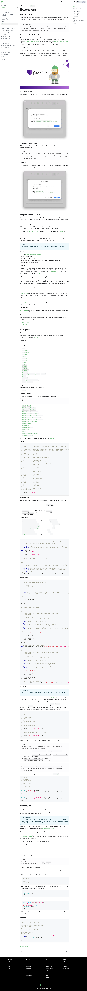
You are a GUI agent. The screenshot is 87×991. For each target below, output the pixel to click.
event (57, 774)
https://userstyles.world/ (26, 836)
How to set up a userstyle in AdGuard (78, 21)
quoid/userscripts (53, 271)
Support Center (47, 961)
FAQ (45, 973)
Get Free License (66, 968)
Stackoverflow (25, 322)
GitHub (69, 1)
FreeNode (24, 324)
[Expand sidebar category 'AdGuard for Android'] (17, 41)
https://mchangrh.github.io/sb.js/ (33, 254)
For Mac (27, 964)
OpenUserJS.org (24, 310)
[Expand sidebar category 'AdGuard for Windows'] (17, 36)
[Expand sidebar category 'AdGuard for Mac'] (17, 39)
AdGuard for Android (31, 30)
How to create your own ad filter (51, 964)
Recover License (66, 964)
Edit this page (25, 946)
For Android (28, 966)
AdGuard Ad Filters (48, 966)
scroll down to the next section (31, 41)
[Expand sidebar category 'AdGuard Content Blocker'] (17, 50)
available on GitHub (33, 231)
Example (74, 23)
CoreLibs (35, 694)
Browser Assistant (40, 155)
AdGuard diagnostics (48, 977)
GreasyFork (61, 231)
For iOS (27, 970)
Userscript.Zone (24, 293)
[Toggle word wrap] (65, 445)
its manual (51, 438)
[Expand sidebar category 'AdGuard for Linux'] (17, 52)
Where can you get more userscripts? (78, 14)
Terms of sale (65, 966)
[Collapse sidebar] (9, 955)
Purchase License (66, 961)
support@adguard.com (48, 828)
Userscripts (74, 6)
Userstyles (74, 18)
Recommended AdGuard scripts (78, 9)
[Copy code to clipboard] (67, 445)
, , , (34, 374)
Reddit (23, 326)
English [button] (64, 1)
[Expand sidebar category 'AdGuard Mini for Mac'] (17, 48)
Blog (15, 1)
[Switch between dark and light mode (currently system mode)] (74, 2)
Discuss (9, 968)
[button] (9, 8)
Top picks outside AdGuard (78, 11)
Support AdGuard (11, 970)
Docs (11, 1)
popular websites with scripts (61, 41)
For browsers (28, 973)
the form (36, 337)
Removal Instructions (49, 968)
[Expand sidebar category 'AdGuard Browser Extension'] (17, 45)
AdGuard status (47, 975)
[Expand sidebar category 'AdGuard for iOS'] (17, 43)
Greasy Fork (23, 302)
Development (75, 16)
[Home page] (21, 6)
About (9, 964)
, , (30, 380)
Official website (20, 1)
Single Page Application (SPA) (51, 698)
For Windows (28, 961)
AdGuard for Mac (43, 30)
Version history (29, 975)
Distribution (65, 970)
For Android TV (29, 968)
